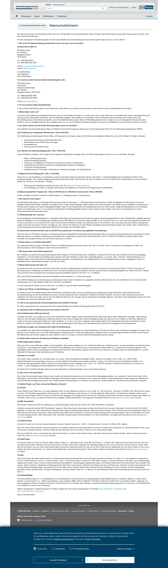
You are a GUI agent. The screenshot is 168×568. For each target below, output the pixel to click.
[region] (84, 543)
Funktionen (62, 16)
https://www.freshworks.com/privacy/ (30, 491)
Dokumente (26, 16)
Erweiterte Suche (59, 4)
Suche (48, 5)
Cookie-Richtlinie (92, 539)
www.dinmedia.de (30, 68)
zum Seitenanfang (84, 505)
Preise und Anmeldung (119, 7)
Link (75, 276)
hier (85, 469)
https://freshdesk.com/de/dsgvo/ (111, 489)
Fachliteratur (48, 16)
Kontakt (149, 16)
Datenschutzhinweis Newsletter (78, 185)
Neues (37, 16)
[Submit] (103, 8)
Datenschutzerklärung (123, 398)
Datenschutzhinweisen (64, 539)
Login (133, 7)
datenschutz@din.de (30, 101)
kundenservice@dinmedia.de (33, 66)
